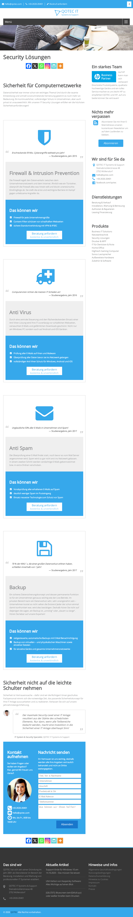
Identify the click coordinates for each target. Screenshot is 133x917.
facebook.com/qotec (106, 182)
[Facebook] (28, 66)
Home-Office (98, 247)
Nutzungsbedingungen (100, 872)
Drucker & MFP (99, 241)
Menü (8, 22)
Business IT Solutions (102, 231)
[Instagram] (47, 66)
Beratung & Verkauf (101, 202)
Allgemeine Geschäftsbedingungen (105, 869)
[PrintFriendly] (54, 66)
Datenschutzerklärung (99, 876)
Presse (92, 889)
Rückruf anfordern (58, 3)
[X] (35, 66)
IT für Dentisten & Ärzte (103, 244)
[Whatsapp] (41, 66)
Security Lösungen (101, 237)
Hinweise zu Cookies (98, 879)
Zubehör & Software (101, 260)
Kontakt (92, 885)
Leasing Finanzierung (102, 212)
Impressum (94, 882)
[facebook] (129, 4)
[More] (60, 66)
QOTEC (14, 912)
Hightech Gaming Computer (105, 250)
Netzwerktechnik (100, 234)
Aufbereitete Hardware (103, 257)
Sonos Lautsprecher (101, 254)
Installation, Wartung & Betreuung (108, 205)
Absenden (67, 824)
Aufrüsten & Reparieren (103, 209)
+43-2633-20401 (103, 178)
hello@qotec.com (13, 3)
